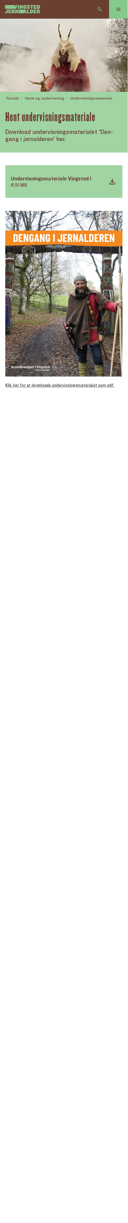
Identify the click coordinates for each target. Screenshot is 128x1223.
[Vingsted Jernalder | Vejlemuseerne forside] (22, 9)
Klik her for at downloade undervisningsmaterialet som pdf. (59, 385)
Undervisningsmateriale (91, 98)
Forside (12, 98)
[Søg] (99, 9)
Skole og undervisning (44, 98)
